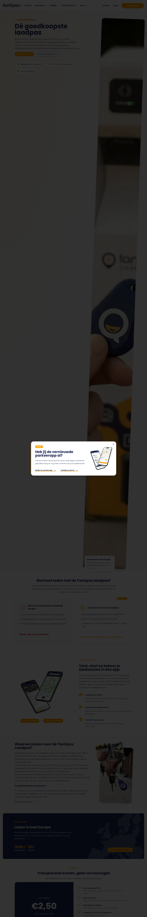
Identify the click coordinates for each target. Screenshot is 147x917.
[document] (73, 458)
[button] (113, 444)
